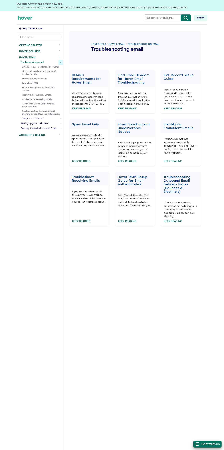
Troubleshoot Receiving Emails (37, 99)
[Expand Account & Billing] (60, 134)
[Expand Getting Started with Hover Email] (61, 128)
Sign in (200, 17)
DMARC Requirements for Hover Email (40, 67)
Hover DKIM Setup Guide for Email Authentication (38, 105)
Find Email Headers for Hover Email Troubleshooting (39, 73)
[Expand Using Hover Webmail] (61, 118)
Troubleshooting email (143, 44)
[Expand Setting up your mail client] (61, 123)
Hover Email (117, 44)
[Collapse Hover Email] (60, 57)
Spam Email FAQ (30, 83)
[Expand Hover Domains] (60, 51)
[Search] (186, 17)
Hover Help (98, 44)
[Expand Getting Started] (60, 45)
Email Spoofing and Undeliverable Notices (38, 89)
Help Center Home (32, 28)
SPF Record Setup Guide (34, 78)
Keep (81, 108)
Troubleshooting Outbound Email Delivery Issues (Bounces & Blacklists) (41, 112)
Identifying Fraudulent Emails (36, 95)
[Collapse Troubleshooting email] (61, 62)
